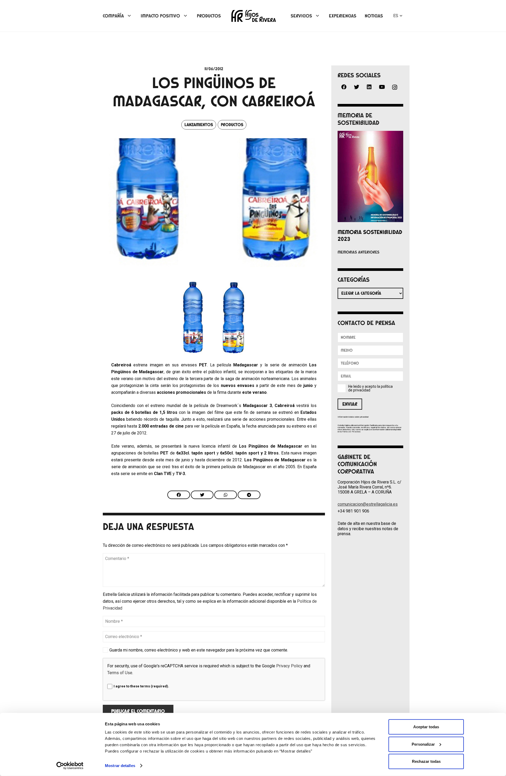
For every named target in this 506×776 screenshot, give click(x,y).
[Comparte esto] (178, 495)
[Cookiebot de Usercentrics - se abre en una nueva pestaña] (70, 766)
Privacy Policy (289, 665)
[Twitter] (356, 87)
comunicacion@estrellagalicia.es (368, 504)
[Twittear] (202, 495)
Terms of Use (119, 672)
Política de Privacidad (351, 431)
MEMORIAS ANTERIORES (359, 252)
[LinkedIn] (369, 87)
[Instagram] (394, 87)
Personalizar (423, 744)
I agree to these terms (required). (141, 686)
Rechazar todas (426, 761)
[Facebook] (344, 87)
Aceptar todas (426, 727)
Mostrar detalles (120, 765)
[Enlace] (253, 16)
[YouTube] (382, 87)
